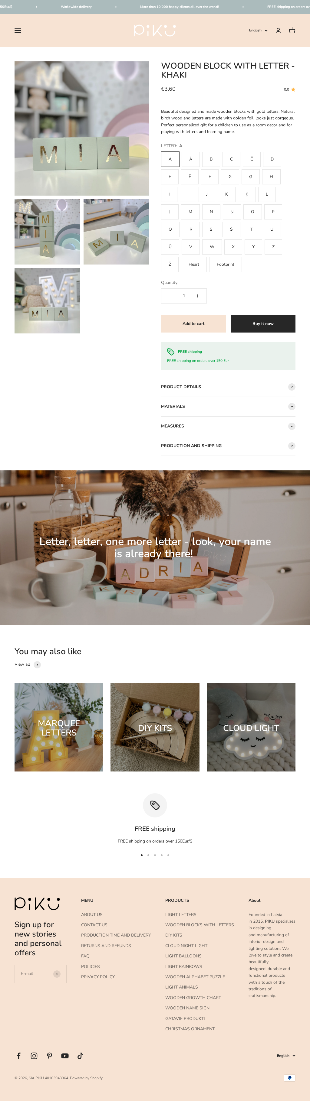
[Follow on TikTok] (80, 1056)
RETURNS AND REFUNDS (106, 946)
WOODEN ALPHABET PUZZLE (195, 977)
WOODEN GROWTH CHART (193, 998)
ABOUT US (92, 915)
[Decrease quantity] (170, 296)
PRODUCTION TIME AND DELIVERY (116, 935)
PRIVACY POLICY (98, 977)
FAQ (85, 956)
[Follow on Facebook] (19, 1056)
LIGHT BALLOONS (183, 956)
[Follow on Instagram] (34, 1056)
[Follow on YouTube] (65, 1056)
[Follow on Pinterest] (49, 1056)
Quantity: (169, 282)
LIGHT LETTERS (180, 915)
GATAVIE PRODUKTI (185, 1018)
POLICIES (90, 966)
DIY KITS (173, 935)
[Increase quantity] (197, 296)
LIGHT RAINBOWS (183, 966)
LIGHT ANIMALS (181, 987)
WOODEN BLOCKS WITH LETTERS (199, 925)
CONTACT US (94, 925)
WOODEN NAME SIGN (187, 1008)
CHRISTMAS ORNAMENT (190, 1029)
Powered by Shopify (86, 1078)
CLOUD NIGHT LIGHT (186, 946)
